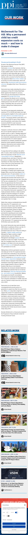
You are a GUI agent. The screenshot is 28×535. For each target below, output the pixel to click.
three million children (18, 79)
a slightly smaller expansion (13, 232)
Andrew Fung (17, 355)
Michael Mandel (9, 355)
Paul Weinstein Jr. (8, 490)
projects (17, 238)
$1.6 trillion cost (7, 245)
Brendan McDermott (11, 53)
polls (8, 291)
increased (10, 68)
